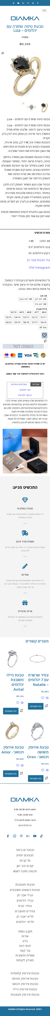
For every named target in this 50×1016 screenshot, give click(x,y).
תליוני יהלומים (25, 922)
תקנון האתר (25, 931)
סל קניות (25, 860)
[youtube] (18, 3)
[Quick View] (47, 698)
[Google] (23, 3)
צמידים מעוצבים (25, 911)
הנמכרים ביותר (25, 850)
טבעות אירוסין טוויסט (25, 978)
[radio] (40, 299)
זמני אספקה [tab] (25, 389)
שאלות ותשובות (25, 955)
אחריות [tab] (36, 384)
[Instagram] (33, 3)
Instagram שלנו (39, 267)
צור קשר (25, 950)
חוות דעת (25, 946)
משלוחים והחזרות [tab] (19, 384)
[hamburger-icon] (44, 10)
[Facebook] (37, 3)
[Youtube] (34, 835)
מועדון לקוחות (25, 960)
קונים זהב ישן (25, 866)
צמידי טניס (25, 906)
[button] (2, 53)
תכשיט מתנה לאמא (25, 871)
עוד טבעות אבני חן (38, 260)
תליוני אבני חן (25, 916)
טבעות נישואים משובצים (25, 890)
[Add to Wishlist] (44, 335)
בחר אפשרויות (35, 706)
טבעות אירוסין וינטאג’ (25, 984)
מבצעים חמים (24, 855)
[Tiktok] (13, 3)
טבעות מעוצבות (25, 884)
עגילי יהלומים (25, 900)
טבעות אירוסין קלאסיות (25, 973)
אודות (25, 936)
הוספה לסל (23, 346)
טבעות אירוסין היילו (25, 989)
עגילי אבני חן (25, 895)
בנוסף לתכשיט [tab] (25, 395)
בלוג (25, 941)
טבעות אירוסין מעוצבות (25, 994)
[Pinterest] (28, 3)
